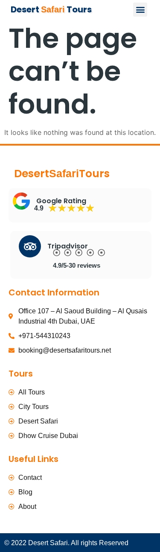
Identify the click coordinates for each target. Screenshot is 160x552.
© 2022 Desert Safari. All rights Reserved (66, 542)
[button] (140, 10)
